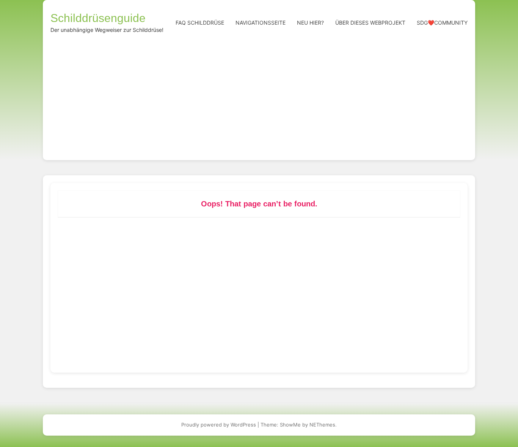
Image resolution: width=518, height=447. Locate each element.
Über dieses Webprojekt (370, 22)
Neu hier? (310, 22)
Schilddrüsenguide (98, 18)
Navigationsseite (260, 22)
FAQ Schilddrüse (200, 22)
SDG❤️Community (442, 22)
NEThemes (322, 425)
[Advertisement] (259, 95)
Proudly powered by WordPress (218, 425)
